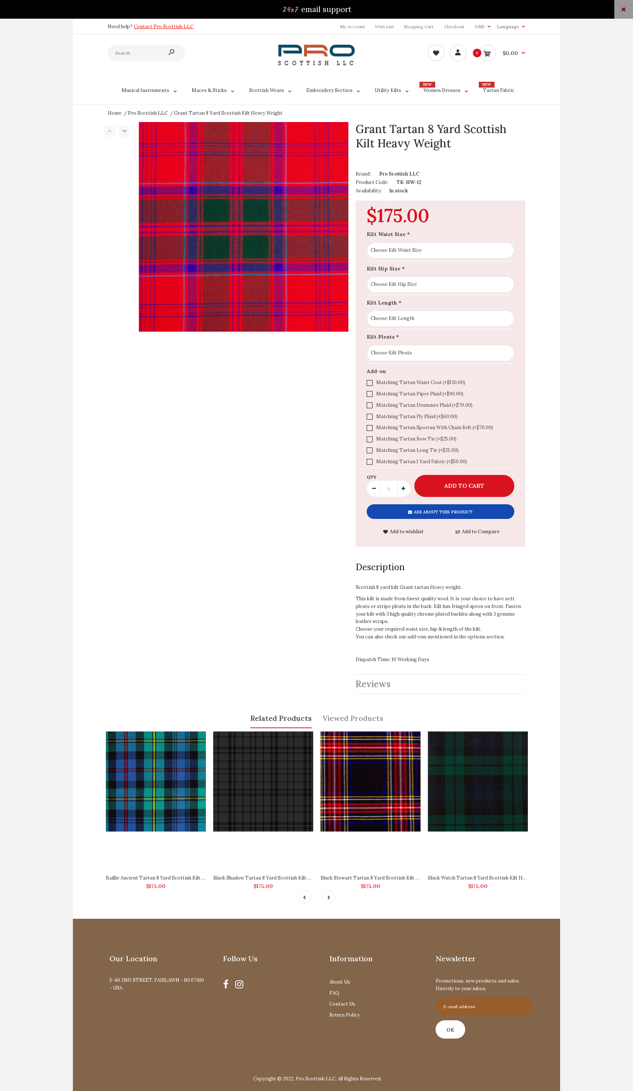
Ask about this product (443, 512)
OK (450, 1030)
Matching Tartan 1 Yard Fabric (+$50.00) (421, 461)
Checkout (454, 26)
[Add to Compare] (197, 740)
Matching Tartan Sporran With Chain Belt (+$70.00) (434, 427)
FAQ (334, 993)
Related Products (281, 718)
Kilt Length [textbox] (384, 302)
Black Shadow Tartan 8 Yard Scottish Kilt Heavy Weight (276, 878)
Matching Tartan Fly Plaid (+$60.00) (417, 416)
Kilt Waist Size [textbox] (388, 234)
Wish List (384, 26)
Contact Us (342, 1004)
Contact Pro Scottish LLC (163, 26)
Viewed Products (353, 718)
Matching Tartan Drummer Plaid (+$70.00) (424, 405)
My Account (352, 26)
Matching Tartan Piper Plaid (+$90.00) (419, 394)
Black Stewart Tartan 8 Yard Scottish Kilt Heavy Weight (384, 878)
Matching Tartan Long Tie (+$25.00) (417, 450)
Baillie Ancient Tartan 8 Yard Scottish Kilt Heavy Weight (169, 878)
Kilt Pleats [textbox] (383, 336)
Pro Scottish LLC (399, 174)
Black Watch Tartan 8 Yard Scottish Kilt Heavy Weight (489, 878)
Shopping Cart (418, 26)
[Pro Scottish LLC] (316, 63)
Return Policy (344, 1015)
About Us (339, 982)
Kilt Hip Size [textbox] (386, 268)
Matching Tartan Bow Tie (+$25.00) (416, 439)
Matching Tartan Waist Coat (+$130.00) (420, 382)
